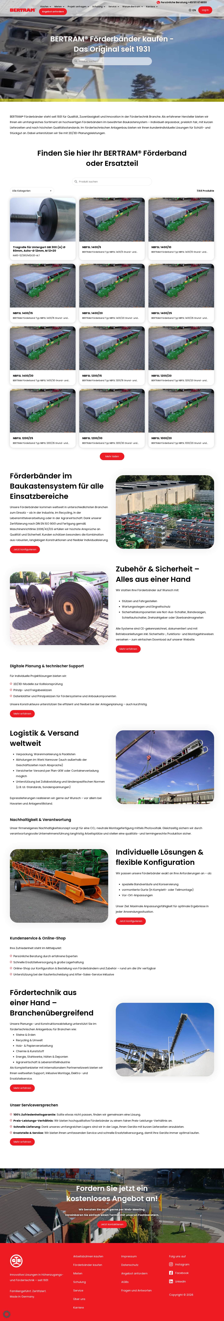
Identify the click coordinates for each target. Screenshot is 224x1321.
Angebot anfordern (134, 1273)
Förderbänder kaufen (87, 1265)
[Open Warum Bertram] (142, 6)
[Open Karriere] (157, 6)
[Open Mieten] (63, 6)
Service (78, 1290)
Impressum (129, 1256)
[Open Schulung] (104, 6)
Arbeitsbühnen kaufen (88, 1256)
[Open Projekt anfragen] (88, 6)
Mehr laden (112, 456)
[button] (6, 1314)
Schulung (79, 1282)
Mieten (77, 1273)
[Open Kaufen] (50, 6)
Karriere (78, 1307)
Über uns (79, 1299)
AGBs (125, 1282)
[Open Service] (118, 6)
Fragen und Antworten (136, 1290)
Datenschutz (129, 1265)
